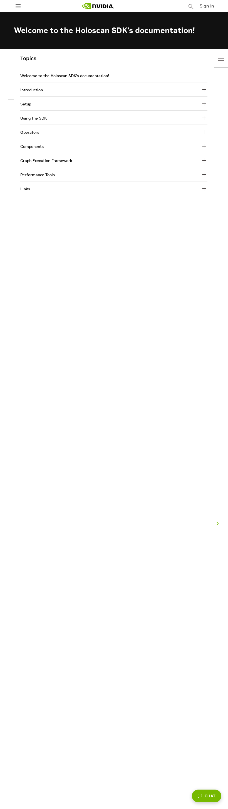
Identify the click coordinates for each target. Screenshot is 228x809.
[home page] (98, 6)
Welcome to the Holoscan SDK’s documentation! (64, 75)
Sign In (207, 6)
